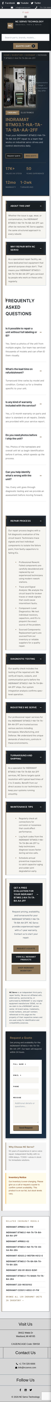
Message (17, 1098)
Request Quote (13, 156)
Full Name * (19, 1064)
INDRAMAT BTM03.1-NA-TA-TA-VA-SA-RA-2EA (24, 1248)
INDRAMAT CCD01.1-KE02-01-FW (22, 1290)
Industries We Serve (23, 707)
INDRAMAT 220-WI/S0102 (19, 1284)
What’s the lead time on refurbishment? (19, 371)
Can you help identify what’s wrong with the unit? (18, 476)
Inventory (17, 55)
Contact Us (25, 1352)
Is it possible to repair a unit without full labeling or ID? (21, 332)
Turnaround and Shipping (21, 757)
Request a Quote (26, 948)
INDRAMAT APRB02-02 (17, 1241)
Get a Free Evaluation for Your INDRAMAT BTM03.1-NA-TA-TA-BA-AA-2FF (24, 894)
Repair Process (20, 521)
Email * (17, 1075)
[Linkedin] (25, 1390)
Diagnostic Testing (22, 659)
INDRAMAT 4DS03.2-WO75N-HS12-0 (24, 1256)
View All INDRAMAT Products (26, 958)
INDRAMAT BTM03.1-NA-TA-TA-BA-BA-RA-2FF (24, 1234)
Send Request (26, 1128)
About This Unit (20, 206)
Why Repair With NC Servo (22, 248)
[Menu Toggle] (25, 16)
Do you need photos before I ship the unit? (21, 437)
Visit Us (25, 1324)
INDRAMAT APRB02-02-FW (19, 1227)
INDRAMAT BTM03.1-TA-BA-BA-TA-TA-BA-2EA (24, 1263)
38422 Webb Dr (25, 1333)
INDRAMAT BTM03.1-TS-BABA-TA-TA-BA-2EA (25, 1277)
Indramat (30, 55)
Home (7, 55)
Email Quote (31, 156)
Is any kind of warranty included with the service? (21, 404)
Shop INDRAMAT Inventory (26, 969)
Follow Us (25, 1380)
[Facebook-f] (20, 1390)
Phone (16, 1086)
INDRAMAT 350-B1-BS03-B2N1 (21, 1270)
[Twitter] (31, 1390)
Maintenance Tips (21, 807)
